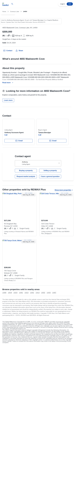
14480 (4, 292)
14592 (43, 292)
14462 (32, 292)
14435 (49, 292)
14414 (38, 292)
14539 (10, 292)
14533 (15, 292)
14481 (21, 292)
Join (69, 4)
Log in (62, 4)
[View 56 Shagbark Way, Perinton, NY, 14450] (19, 205)
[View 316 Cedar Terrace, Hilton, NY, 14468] (57, 205)
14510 (26, 292)
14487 (54, 292)
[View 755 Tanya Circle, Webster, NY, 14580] (19, 252)
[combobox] (38, 163)
